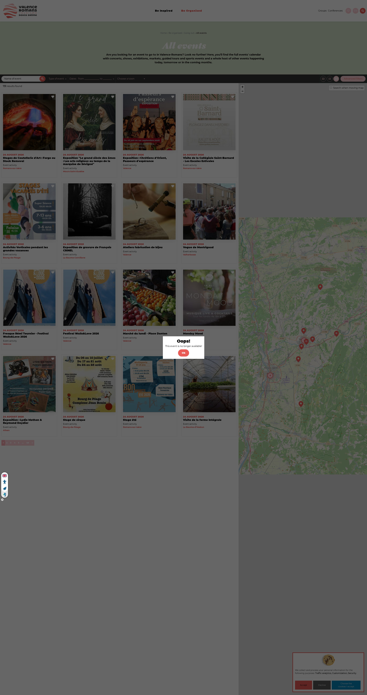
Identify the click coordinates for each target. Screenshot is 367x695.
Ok (183, 353)
